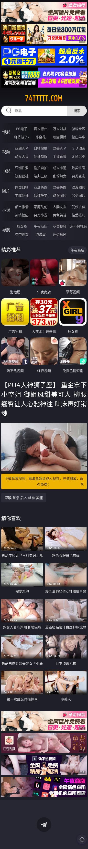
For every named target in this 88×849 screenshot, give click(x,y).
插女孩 (22, 226)
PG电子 (21, 128)
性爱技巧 (78, 215)
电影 (6, 171)
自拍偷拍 (40, 148)
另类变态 (78, 176)
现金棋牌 (59, 137)
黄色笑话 (59, 215)
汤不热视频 (78, 226)
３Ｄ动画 (78, 148)
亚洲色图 (40, 187)
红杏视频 (22, 234)
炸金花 (40, 137)
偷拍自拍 (40, 167)
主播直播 (59, 156)
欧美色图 (59, 187)
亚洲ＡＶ (22, 148)
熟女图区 (59, 195)
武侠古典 (78, 206)
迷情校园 (22, 215)
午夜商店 (40, 226)
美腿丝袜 (22, 195)
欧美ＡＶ (59, 148)
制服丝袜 (22, 176)
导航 (6, 229)
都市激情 (22, 206)
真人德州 (40, 128)
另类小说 (40, 215)
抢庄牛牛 (78, 137)
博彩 (6, 132)
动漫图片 (78, 187)
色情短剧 (59, 234)
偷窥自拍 (22, 187)
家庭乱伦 (40, 206)
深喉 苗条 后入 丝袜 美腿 (24, 497)
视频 (6, 151)
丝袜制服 (40, 156)
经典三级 (40, 176)
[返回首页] (82, 839)
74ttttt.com (44, 98)
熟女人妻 (22, 156)
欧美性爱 (78, 167)
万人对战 (59, 128)
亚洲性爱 (22, 167)
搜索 (77, 110)
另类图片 (78, 195)
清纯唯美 (40, 195)
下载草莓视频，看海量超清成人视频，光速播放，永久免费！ (44, 481)
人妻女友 (59, 206)
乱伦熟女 (59, 176)
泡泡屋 (40, 234)
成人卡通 (59, 167)
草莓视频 (59, 226)
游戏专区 (78, 128)
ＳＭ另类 (78, 156)
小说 (6, 210)
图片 (6, 190)
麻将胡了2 (22, 137)
